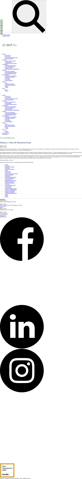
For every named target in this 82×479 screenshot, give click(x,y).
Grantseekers (5, 64)
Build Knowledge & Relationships (12, 69)
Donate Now (5, 134)
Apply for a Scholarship (10, 71)
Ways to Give (8, 55)
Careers (6, 87)
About (4, 81)
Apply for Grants (8, 67)
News (4, 88)
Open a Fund (7, 56)
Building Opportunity (9, 181)
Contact (6, 170)
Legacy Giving (8, 187)
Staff (6, 82)
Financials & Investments (10, 85)
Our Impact (7, 168)
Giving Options (8, 62)
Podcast (6, 90)
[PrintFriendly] (1, 33)
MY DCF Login (6, 133)
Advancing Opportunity (10, 77)
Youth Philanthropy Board (10, 73)
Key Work (7, 78)
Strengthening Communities (10, 75)
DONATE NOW (6, 35)
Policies (6, 196)
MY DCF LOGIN (6, 34)
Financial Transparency (10, 169)
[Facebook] (1, 20)
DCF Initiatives (6, 74)
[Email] (1, 28)
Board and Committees (9, 83)
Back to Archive (3, 146)
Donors (4, 54)
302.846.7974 (3, 215)
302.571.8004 (3, 206)
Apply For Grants (8, 179)
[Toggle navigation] (0, 93)
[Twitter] (1, 23)
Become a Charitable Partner (11, 189)
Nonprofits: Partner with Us (10, 65)
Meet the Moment (8, 80)
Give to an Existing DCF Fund (11, 57)
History (6, 86)
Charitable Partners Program (11, 63)
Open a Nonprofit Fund (10, 66)
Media (6, 195)
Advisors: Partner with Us (10, 61)
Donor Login (7, 176)
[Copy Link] (1, 31)
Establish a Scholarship (9, 192)
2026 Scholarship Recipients (11, 72)
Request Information (9, 58)
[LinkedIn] (1, 26)
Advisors (4, 59)
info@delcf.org (3, 216)
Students (4, 70)
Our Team (7, 165)
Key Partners (7, 79)
